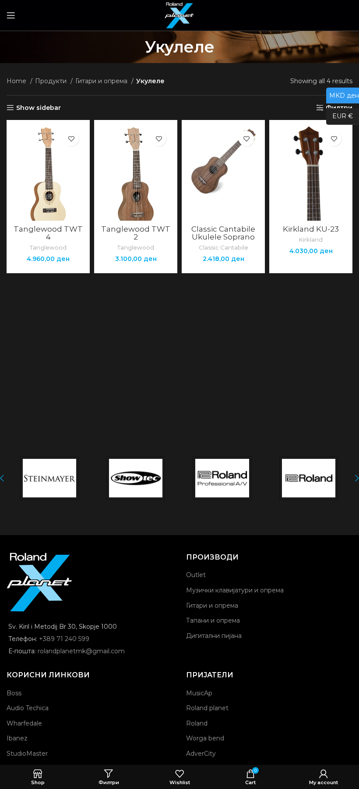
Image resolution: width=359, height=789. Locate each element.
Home (17, 81)
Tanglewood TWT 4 (48, 233)
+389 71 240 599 (64, 639)
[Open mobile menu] (11, 15)
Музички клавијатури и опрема (235, 590)
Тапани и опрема (213, 620)
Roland (197, 723)
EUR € (339, 116)
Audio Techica (28, 708)
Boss (14, 693)
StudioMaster (27, 753)
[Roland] (308, 478)
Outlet (196, 575)
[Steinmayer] (49, 478)
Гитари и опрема (102, 81)
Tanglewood (48, 247)
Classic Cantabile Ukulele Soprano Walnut (223, 237)
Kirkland (311, 239)
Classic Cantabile (223, 247)
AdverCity (201, 753)
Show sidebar (38, 108)
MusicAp (199, 693)
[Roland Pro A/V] (222, 478)
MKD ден (342, 95)
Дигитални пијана (214, 636)
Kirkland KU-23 (311, 229)
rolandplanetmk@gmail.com (81, 651)
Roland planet (207, 708)
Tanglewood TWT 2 (135, 233)
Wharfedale (24, 723)
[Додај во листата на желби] (71, 138)
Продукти (51, 81)
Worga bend (205, 738)
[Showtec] (135, 478)
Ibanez (17, 738)
